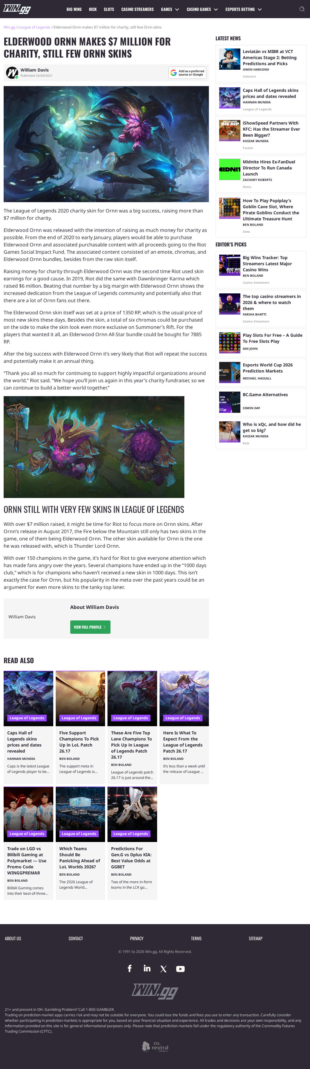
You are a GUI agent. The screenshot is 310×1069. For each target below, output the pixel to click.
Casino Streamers (137, 9)
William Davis (35, 70)
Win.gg (9, 27)
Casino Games (199, 9)
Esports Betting (240, 9)
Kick (93, 9)
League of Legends (34, 27)
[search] (302, 9)
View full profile (87, 627)
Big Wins (74, 9)
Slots (109, 9)
